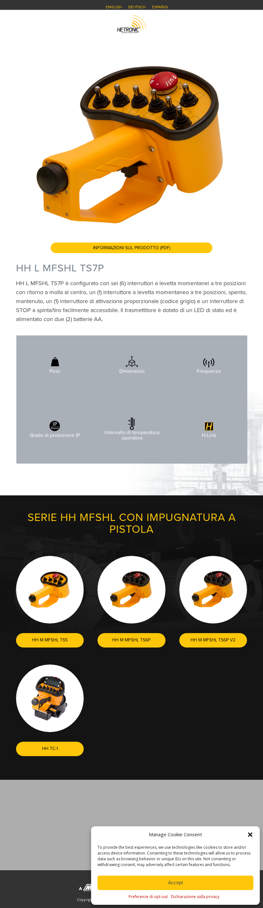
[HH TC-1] (50, 698)
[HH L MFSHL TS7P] (131, 144)
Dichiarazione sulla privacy (195, 896)
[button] (250, 834)
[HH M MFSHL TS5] (50, 589)
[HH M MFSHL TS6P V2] (213, 589)
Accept (175, 882)
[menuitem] (114, 7)
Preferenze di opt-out (148, 896)
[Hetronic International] (131, 24)
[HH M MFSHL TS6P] (131, 589)
